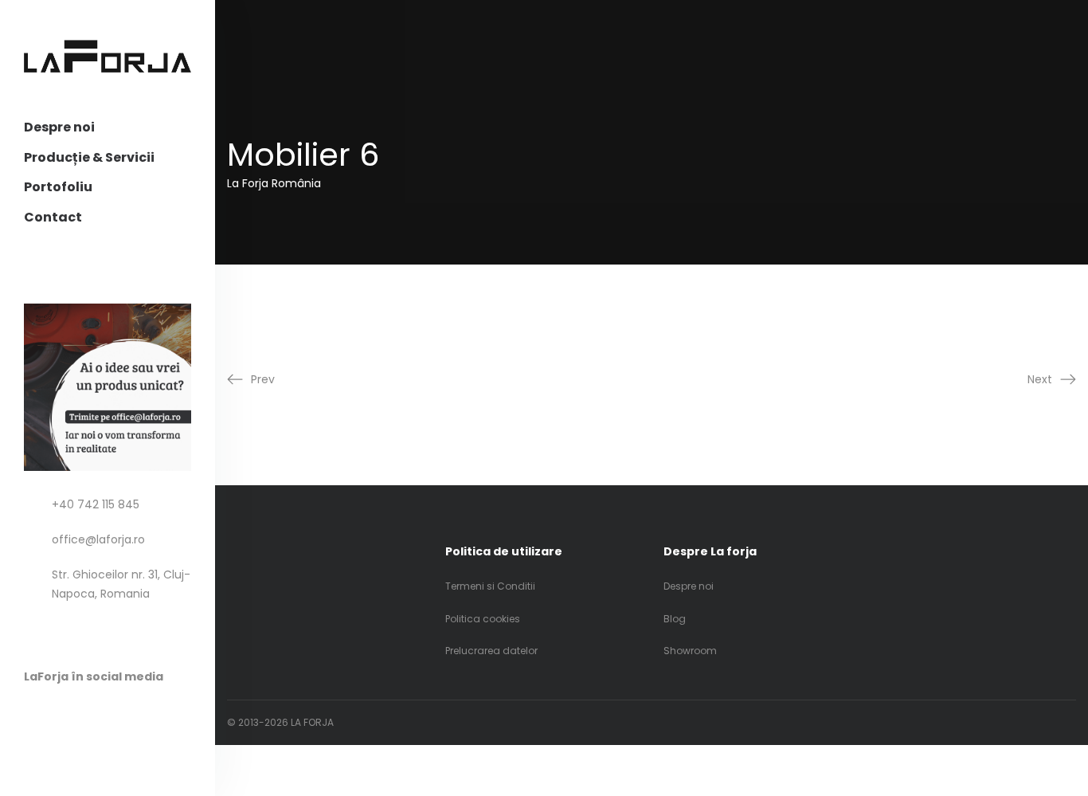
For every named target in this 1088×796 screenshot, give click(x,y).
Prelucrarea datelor (491, 650)
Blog (674, 618)
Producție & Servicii (89, 157)
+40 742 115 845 (95, 504)
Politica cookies (482, 618)
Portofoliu (58, 187)
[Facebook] (31, 714)
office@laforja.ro (98, 539)
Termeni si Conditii (490, 586)
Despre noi (59, 127)
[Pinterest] (62, 714)
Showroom (690, 650)
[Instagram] (93, 714)
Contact (53, 217)
